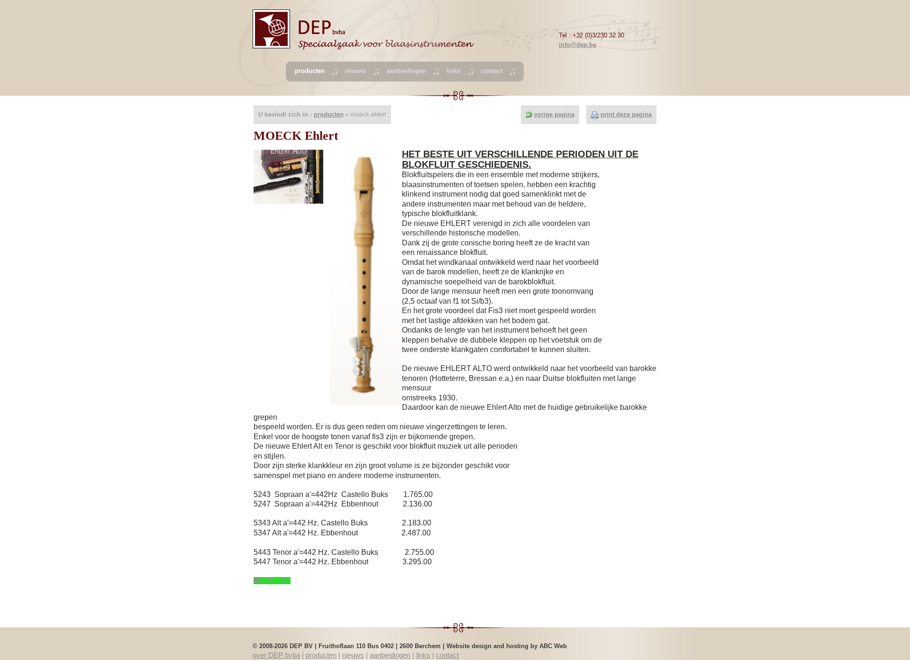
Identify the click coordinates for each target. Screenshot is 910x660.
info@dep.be (577, 44)
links (453, 70)
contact (491, 70)
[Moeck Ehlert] (288, 176)
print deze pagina (626, 114)
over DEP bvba (276, 655)
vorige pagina (554, 114)
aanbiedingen (406, 70)
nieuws (355, 70)
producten (329, 114)
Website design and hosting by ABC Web (506, 646)
